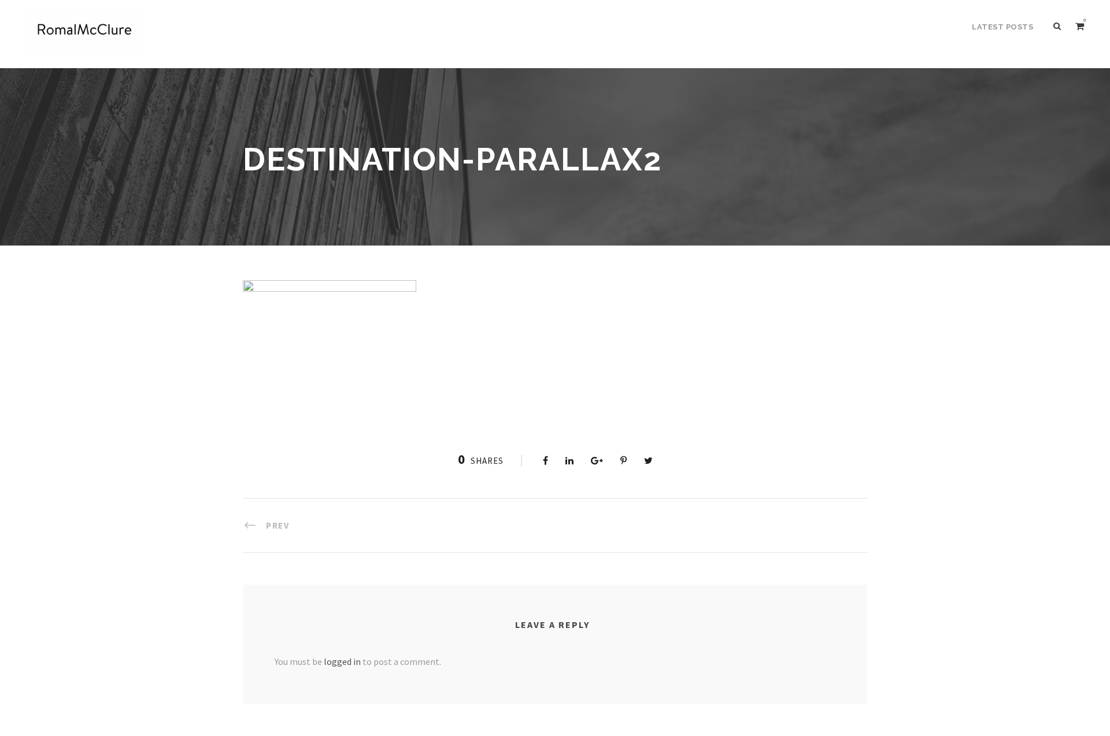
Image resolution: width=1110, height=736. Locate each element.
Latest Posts (1002, 27)
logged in (342, 661)
